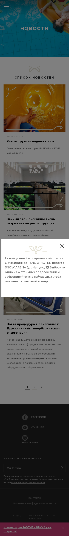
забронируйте (16, 276)
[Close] (62, 246)
